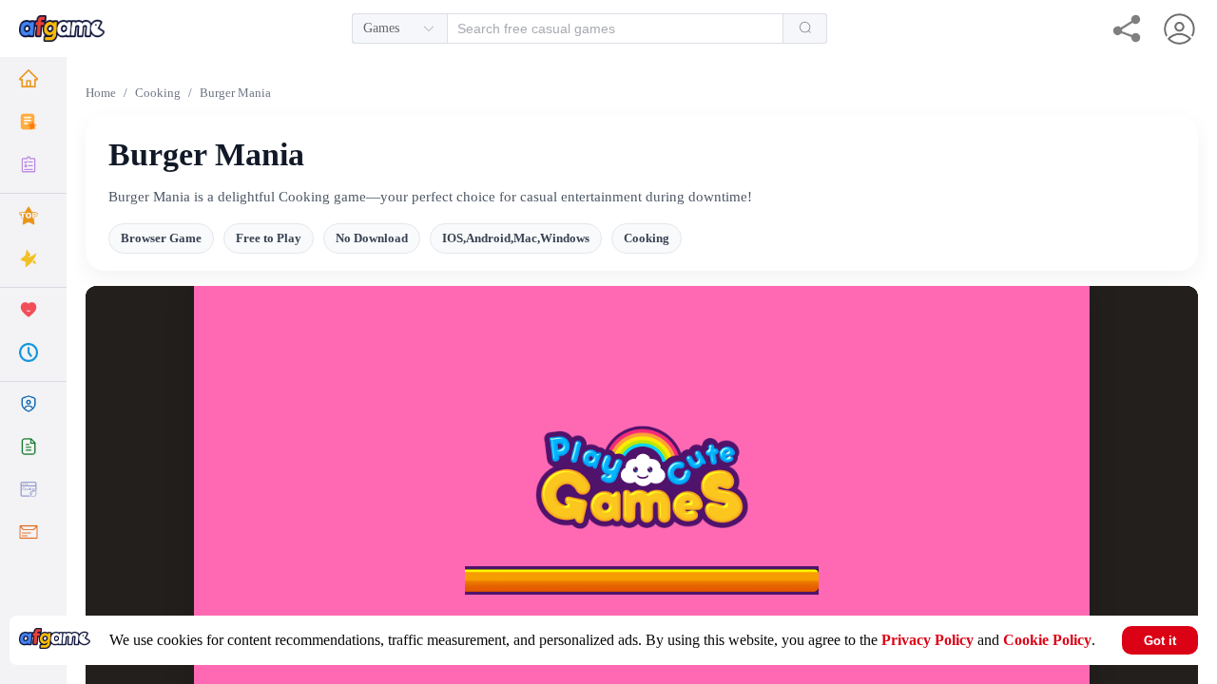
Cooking (158, 93)
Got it (1160, 641)
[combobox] (589, 28)
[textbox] (604, 28)
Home (101, 93)
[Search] (805, 28)
